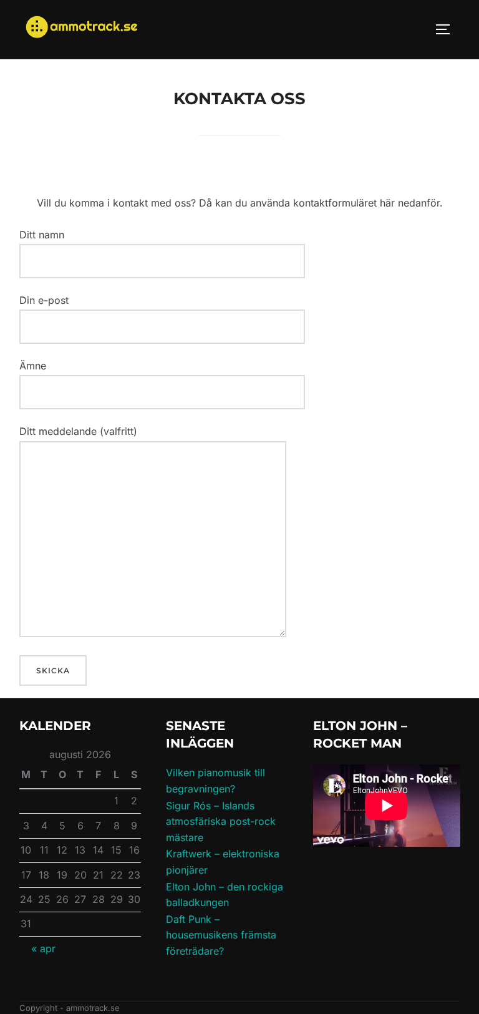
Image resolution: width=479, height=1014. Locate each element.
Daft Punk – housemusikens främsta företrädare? (221, 935)
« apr (43, 948)
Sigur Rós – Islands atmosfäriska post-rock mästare (221, 821)
